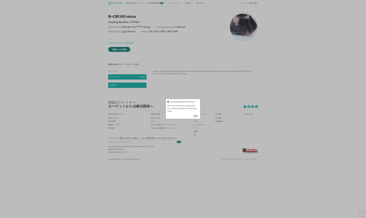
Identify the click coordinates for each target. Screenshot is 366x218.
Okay (195, 116)
